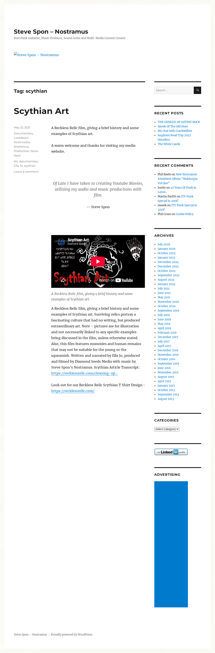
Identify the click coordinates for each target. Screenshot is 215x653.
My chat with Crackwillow (175, 131)
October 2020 (167, 306)
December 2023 (168, 266)
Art (16, 161)
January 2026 (167, 249)
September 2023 (168, 275)
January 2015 (166, 385)
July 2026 (164, 244)
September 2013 (168, 394)
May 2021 (164, 297)
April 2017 (164, 346)
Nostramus (21, 146)
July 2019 (164, 315)
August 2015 (166, 377)
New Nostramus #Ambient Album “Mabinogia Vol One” (177, 179)
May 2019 (164, 324)
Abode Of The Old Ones (173, 126)
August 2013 (166, 399)
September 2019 (168, 310)
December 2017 (168, 337)
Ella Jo (18, 165)
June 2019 (164, 319)
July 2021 (164, 288)
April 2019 (164, 328)
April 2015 (164, 381)
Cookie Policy (184, 214)
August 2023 (166, 280)
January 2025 (166, 257)
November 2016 (168, 355)
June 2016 (164, 368)
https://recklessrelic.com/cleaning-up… (84, 373)
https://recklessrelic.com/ (72, 391)
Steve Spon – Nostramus (51, 31)
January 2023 (166, 284)
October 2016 (166, 359)
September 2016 (168, 363)
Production (21, 151)
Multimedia (22, 142)
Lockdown (21, 137)
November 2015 (168, 372)
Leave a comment (26, 171)
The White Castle (169, 144)
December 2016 (168, 350)
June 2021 (164, 293)
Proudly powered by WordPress (71, 634)
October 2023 (166, 271)
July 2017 (164, 341)
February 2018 (167, 332)
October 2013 (166, 390)
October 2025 (167, 253)
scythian (30, 165)
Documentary (23, 133)
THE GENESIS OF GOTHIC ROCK (179, 122)
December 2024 (168, 262)
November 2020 (168, 302)
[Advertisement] (172, 544)
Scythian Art (41, 111)
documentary (28, 161)
